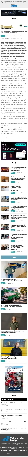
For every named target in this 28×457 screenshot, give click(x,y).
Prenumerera (13, 21)
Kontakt (25, 21)
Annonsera (18, 21)
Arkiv (22, 21)
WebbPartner (20, 453)
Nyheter (2, 36)
